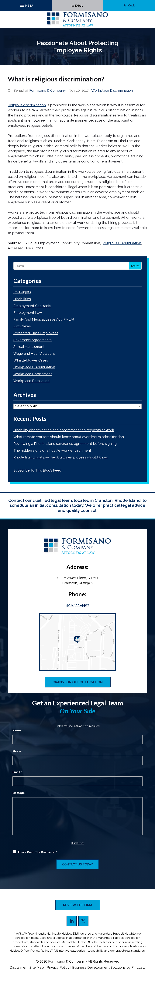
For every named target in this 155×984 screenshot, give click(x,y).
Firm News (22, 326)
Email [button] (79, 5)
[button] (26, 4)
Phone (16, 751)
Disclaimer (77, 843)
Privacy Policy (58, 967)
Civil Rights (22, 292)
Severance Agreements (32, 340)
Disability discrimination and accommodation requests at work (63, 430)
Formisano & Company (47, 90)
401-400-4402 (77, 605)
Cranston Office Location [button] (78, 682)
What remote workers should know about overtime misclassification (69, 437)
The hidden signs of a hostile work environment (52, 450)
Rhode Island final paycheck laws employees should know (60, 457)
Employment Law (27, 313)
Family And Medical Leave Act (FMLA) (43, 319)
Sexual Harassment (28, 347)
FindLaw (138, 967)
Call (131, 5)
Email (17, 772)
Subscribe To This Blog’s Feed (37, 470)
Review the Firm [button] (77, 905)
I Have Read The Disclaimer (37, 852)
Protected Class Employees (35, 333)
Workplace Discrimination (112, 90)
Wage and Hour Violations (34, 353)
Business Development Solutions (99, 967)
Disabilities (22, 299)
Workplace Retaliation (31, 381)
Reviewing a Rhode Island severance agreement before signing (65, 444)
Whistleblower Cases (30, 360)
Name (16, 730)
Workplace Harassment (32, 374)
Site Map (36, 967)
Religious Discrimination (122, 243)
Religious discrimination (27, 105)
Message (18, 792)
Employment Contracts (32, 306)
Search (135, 265)
